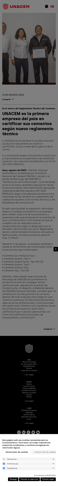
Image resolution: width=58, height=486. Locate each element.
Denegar (13, 479)
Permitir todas (48, 479)
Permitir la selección (29, 479)
